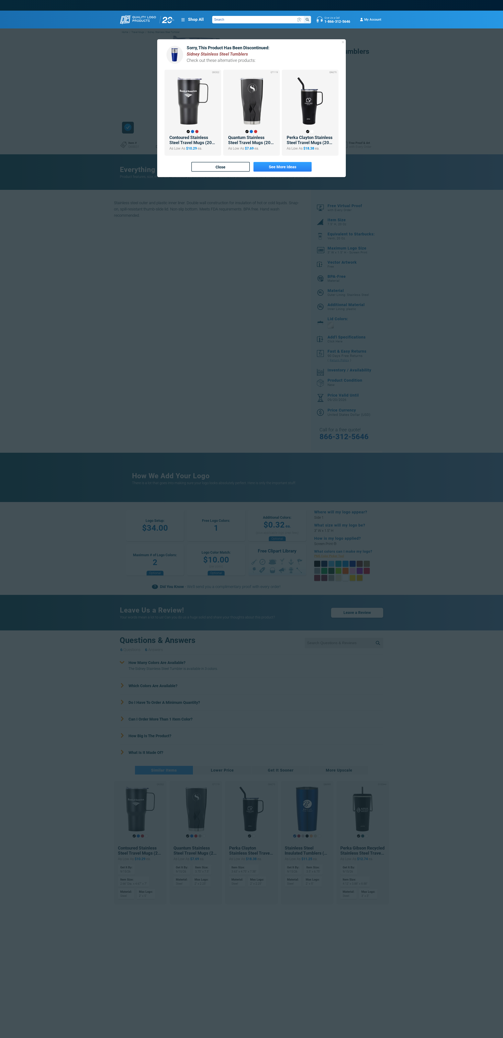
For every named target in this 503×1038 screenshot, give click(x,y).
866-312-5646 (344, 437)
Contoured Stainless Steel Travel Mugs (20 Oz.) (190, 140)
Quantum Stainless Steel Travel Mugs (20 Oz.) (249, 140)
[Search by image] (299, 19)
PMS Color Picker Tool (333, 556)
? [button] (334, 543)
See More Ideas (282, 167)
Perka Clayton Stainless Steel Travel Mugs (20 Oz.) (309, 140)
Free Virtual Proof (345, 208)
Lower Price (222, 770)
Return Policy (339, 360)
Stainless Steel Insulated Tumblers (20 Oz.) (307, 851)
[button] (188, 131)
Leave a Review (357, 612)
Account (372, 19)
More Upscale (339, 770)
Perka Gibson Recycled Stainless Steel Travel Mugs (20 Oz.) (362, 851)
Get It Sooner (281, 770)
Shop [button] (196, 19)
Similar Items (164, 770)
